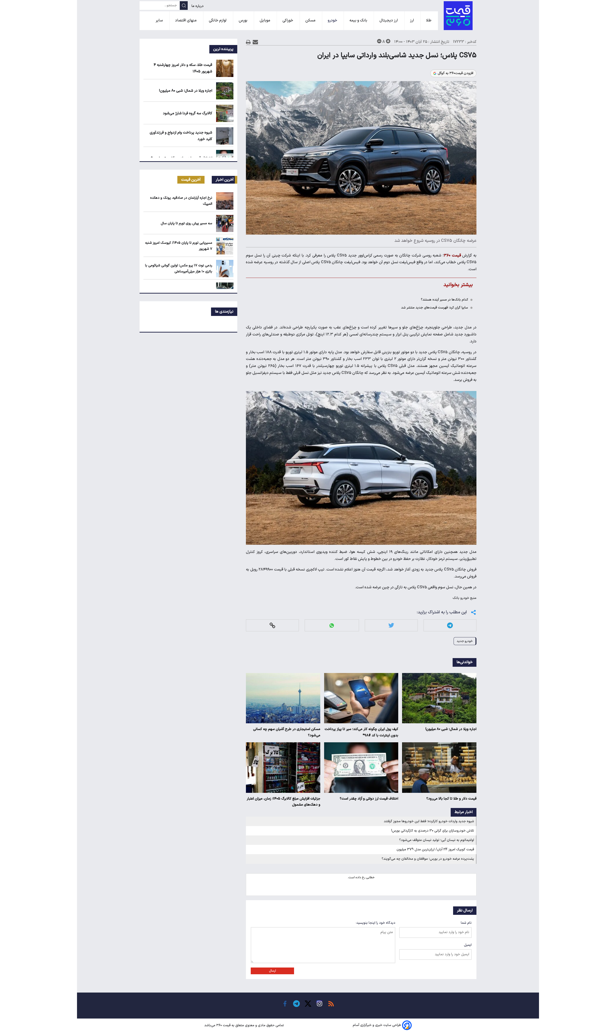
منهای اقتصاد (186, 20)
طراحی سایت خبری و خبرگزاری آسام (377, 1025)
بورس (243, 20)
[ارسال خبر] (255, 42)
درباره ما (198, 6)
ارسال (272, 970)
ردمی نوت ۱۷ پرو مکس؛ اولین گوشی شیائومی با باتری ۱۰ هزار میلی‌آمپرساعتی (178, 268)
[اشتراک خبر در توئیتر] (391, 625)
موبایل (265, 20)
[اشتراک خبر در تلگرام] (450, 625)
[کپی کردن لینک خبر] (272, 625)
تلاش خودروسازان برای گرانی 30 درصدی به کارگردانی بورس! (432, 830)
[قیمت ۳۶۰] (458, 15)
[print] (248, 42)
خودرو (333, 20)
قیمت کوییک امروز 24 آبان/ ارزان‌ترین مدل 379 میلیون (435, 849)
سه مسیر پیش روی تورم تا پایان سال (186, 223)
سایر (160, 20)
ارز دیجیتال (389, 20)
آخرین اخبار (225, 180)
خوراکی (288, 20)
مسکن (310, 20)
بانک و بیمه (358, 20)
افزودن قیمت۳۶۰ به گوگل (455, 73)
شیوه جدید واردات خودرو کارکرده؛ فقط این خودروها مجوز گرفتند (429, 821)
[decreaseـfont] (379, 41)
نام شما (466, 922)
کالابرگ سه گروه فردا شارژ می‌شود (187, 113)
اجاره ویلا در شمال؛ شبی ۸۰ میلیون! (450, 729)
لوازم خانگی (218, 20)
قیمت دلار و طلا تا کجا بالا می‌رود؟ (451, 798)
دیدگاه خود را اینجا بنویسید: (375, 922)
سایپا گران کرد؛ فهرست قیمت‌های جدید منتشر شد (434, 307)
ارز (412, 20)
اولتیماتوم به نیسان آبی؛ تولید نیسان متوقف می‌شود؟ (436, 840)
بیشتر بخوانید (458, 284)
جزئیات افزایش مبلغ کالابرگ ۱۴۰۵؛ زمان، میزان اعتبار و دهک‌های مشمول (283, 802)
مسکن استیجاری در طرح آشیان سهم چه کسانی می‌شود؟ (286, 732)
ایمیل (468, 945)
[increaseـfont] (388, 41)
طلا (429, 20)
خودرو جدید (465, 641)
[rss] (331, 1003)
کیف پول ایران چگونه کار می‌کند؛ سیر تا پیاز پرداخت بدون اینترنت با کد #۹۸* (361, 732)
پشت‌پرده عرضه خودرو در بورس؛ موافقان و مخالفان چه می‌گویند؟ (428, 858)
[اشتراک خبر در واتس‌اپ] (331, 625)
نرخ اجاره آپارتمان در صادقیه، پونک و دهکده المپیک (181, 200)
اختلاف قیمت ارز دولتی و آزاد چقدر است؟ (369, 798)
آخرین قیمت (191, 180)
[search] (184, 5)
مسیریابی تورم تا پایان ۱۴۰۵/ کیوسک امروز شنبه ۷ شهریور (178, 245)
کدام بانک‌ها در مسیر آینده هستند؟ (444, 299)
